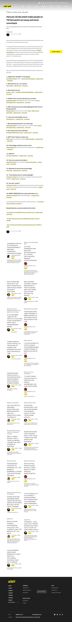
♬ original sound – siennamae (20, 85)
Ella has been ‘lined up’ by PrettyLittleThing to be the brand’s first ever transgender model (14, 320)
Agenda (44, 6)
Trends (51, 6)
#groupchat (9, 112)
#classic (18, 132)
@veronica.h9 (9, 155)
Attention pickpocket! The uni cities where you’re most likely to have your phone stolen (30, 411)
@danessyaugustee (11, 147)
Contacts (54, 590)
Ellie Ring (13, 419)
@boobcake (9, 170)
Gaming (36, 6)
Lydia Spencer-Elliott (29, 265)
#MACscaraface (35, 111)
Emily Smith (14, 293)
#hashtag (31, 92)
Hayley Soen (31, 297)
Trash (29, 6)
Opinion (59, 6)
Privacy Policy (27, 590)
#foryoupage (26, 92)
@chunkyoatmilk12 (11, 132)
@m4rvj (8, 85)
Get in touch (41, 591)
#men (21, 132)
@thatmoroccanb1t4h (11, 195)
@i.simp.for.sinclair (11, 177)
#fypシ (29, 111)
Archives (25, 592)
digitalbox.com (19, 614)
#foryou (24, 78)
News (22, 6)
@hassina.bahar (10, 111)
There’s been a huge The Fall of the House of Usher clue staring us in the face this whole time (14, 347)
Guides (66, 6)
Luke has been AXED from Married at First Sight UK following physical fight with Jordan (13, 556)
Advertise (61, 2)
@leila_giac (9, 139)
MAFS (37, 297)
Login (24, 603)
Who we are (50, 2)
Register (25, 600)
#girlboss (15, 155)
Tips (66, 2)
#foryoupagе (31, 78)
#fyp (27, 78)
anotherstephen (15, 255)
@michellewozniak (11, 78)
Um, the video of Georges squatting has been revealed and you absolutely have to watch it (14, 411)
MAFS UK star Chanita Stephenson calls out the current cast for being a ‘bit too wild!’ (14, 527)
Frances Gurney (14, 34)
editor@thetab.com (36, 614)
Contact (56, 2)
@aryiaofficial (9, 119)
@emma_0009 (10, 92)
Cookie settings (56, 592)
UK (13, 258)
